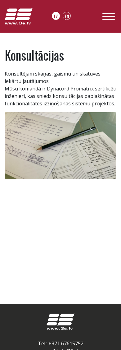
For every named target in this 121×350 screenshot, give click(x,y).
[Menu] (108, 17)
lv (56, 16)
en (67, 16)
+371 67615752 (65, 343)
